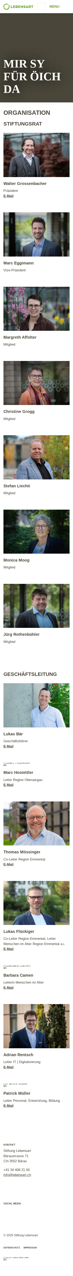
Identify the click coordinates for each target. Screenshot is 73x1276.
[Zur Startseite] (18, 7)
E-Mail (8, 196)
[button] (7, 1211)
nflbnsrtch (17, 1175)
